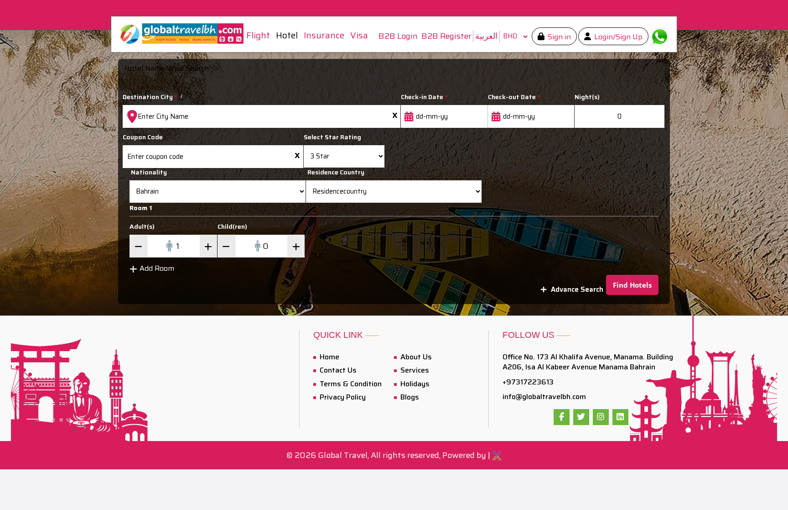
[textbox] (261, 116)
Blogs (409, 397)
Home (328, 357)
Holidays (414, 383)
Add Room (157, 268)
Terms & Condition (350, 383)
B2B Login (398, 36)
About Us (415, 357)
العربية (486, 36)
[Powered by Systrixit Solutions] (497, 455)
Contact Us (337, 370)
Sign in (558, 36)
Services (414, 370)
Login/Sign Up (617, 36)
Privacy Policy (342, 397)
